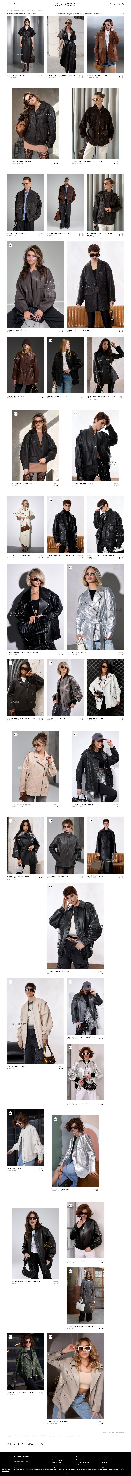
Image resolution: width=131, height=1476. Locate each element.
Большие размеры (15, 10)
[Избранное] (118, 4)
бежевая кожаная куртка (21, 804)
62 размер (52, 1436)
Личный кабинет (106, 1460)
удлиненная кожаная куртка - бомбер (61, 556)
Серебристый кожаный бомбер (78, 1103)
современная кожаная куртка (83, 484)
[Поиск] (110, 4)
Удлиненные (69, 1436)
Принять (65, 1473)
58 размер (35, 1436)
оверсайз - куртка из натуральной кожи (27, 1281)
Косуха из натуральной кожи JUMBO (85, 804)
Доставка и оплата (82, 1462)
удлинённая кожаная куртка (57, 396)
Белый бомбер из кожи (15, 1169)
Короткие (60, 1436)
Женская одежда (57, 1460)
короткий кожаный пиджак (22, 484)
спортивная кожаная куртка (57, 876)
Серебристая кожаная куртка (77, 653)
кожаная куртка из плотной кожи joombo (99, 234)
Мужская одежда (57, 1462)
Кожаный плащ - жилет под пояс (19, 556)
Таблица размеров (82, 1465)
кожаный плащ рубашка (16, 75)
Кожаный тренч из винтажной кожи (80, 1327)
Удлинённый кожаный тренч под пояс (61, 75)
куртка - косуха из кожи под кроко (20, 1392)
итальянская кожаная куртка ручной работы (101, 397)
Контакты (104, 1465)
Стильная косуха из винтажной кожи (81, 1037)
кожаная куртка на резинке (22, 162)
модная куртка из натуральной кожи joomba (101, 556)
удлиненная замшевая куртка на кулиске (87, 162)
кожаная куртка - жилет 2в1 (17, 1067)
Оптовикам (80, 1460)
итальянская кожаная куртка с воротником (18, 877)
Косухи (78, 1436)
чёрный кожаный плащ (95, 876)
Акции (54, 1467)
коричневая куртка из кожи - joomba (21, 718)
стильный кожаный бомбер (17, 330)
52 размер (18, 1436)
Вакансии (104, 1462)
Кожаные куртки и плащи (28, 10)
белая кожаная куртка (95, 718)
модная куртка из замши (16, 233)
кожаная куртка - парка (15, 396)
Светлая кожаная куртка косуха (59, 1422)
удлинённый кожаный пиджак (78, 330)
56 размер (27, 1436)
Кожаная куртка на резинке (57, 718)
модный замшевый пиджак (97, 75)
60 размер (44, 1436)
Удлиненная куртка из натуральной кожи (22, 653)
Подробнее (5, 1471)
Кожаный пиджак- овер (60, 1189)
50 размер (10, 1436)
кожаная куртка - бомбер (76, 1261)
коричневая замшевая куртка (58, 233)
